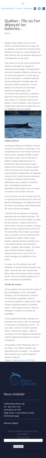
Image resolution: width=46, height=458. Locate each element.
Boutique (28, 8)
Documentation (7, 8)
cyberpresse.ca (19, 360)
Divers (7, 33)
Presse (19, 8)
